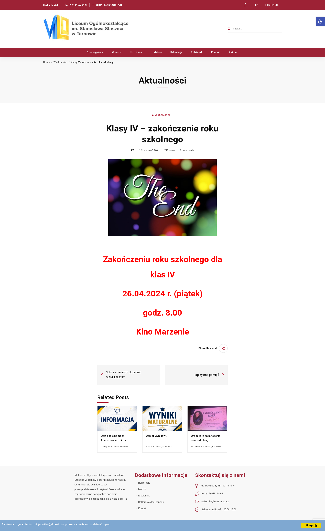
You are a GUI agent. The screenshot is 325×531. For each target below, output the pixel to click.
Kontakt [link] (142, 508)
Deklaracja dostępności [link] (151, 502)
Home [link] (46, 62)
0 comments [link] (187, 150)
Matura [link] (142, 489)
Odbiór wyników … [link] (157, 436)
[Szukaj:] (255, 28)
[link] (320, 21)
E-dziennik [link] (144, 495)
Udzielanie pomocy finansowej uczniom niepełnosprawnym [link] (113, 440)
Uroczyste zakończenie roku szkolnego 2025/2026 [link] (205, 440)
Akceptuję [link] (311, 525)
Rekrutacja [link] (144, 482)
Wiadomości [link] (60, 62)
